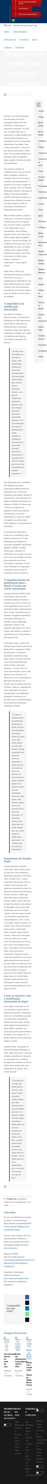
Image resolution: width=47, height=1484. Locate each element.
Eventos (38, 204)
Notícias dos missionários (38, 318)
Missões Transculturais (38, 253)
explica (6, 219)
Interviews (38, 221)
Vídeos (38, 357)
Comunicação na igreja (38, 162)
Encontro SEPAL (38, 178)
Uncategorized (38, 351)
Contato (17, 1453)
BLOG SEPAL (38, 124)
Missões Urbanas (38, 262)
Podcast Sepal (38, 328)
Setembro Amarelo (38, 337)
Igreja (38, 216)
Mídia (17, 1450)
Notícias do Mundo (38, 305)
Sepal (17, 1422)
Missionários (19, 1425)
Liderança (38, 227)
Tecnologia (38, 345)
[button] (28, 48)
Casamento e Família (38, 144)
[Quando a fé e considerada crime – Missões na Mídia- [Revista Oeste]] (29, 1338)
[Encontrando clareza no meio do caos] (6, 1338)
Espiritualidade (38, 198)
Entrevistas (38, 192)
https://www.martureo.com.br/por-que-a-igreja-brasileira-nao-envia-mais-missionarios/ (16, 1245)
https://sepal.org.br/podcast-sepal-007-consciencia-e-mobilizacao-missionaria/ (16, 1281)
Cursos (38, 171)
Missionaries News (38, 244)
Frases (38, 210)
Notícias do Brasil (38, 293)
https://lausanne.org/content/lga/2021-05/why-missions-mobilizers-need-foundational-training (18, 1226)
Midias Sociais (38, 234)
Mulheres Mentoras (38, 271)
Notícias (38, 284)
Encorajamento (38, 186)
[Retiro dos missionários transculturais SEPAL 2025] (18, 1338)
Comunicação (38, 153)
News (38, 278)
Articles (38, 111)
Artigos (38, 117)
